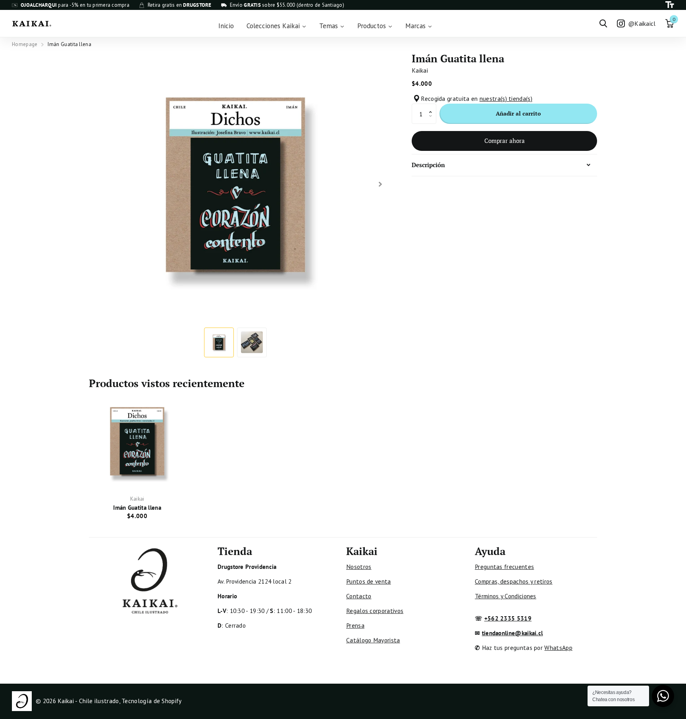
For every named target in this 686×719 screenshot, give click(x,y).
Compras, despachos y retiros (514, 581)
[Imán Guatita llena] (137, 441)
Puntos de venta (368, 581)
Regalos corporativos (374, 611)
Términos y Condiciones (505, 596)
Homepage (24, 44)
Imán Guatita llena (137, 507)
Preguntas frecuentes (504, 567)
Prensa (355, 625)
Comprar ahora (504, 141)
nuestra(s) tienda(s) (506, 98)
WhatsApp (558, 648)
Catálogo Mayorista (373, 640)
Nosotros (358, 567)
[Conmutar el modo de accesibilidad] (669, 5)
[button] (432, 107)
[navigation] (219, 342)
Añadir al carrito (518, 113)
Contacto (358, 596)
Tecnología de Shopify (151, 701)
